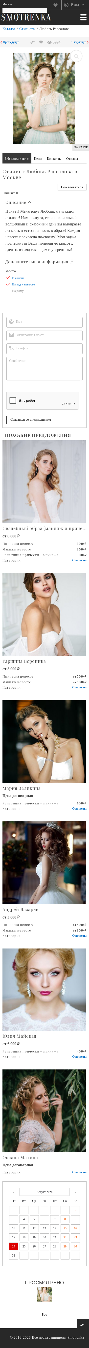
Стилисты (27, 29)
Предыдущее (11, 42)
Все (44, 1314)
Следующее (78, 42)
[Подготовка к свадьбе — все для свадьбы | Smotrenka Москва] (26, 17)
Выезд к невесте (23, 284)
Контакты (54, 159)
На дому (18, 291)
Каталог (8, 29)
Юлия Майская (19, 1036)
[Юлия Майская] (44, 989)
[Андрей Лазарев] (44, 862)
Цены (38, 159)
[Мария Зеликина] (44, 741)
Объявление (17, 158)
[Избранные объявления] (57, 5)
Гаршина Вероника (24, 661)
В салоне (18, 278)
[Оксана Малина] (44, 1110)
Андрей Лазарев (20, 909)
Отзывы (72, 159)
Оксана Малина (20, 1157)
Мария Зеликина (21, 788)
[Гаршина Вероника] (44, 614)
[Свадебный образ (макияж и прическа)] (44, 481)
